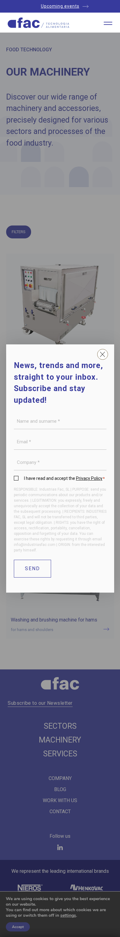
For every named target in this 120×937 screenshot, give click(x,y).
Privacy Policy (89, 478)
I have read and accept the (64, 478)
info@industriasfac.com (34, 545)
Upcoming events (60, 6)
